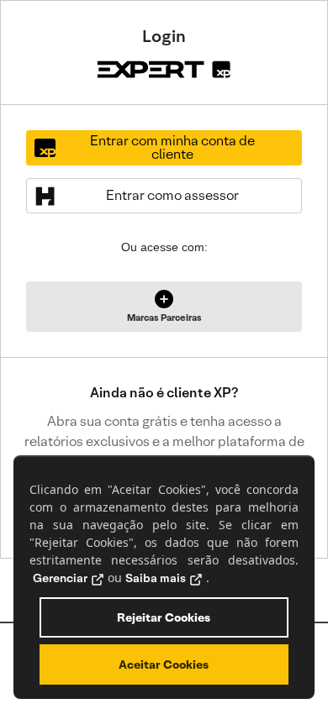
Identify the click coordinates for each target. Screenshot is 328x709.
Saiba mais (155, 578)
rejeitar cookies (163, 617)
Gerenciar (60, 578)
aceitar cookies (164, 664)
